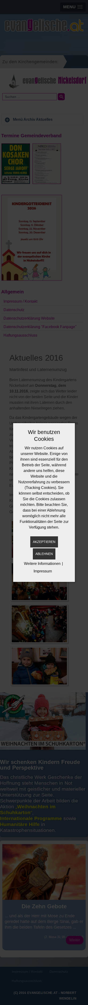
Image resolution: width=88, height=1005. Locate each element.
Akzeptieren (44, 542)
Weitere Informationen (42, 564)
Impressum (43, 571)
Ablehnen (44, 554)
